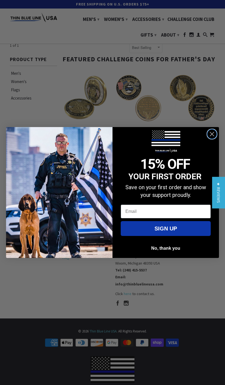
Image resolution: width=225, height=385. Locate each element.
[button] (218, 192)
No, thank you (165, 248)
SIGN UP (165, 229)
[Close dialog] (212, 134)
